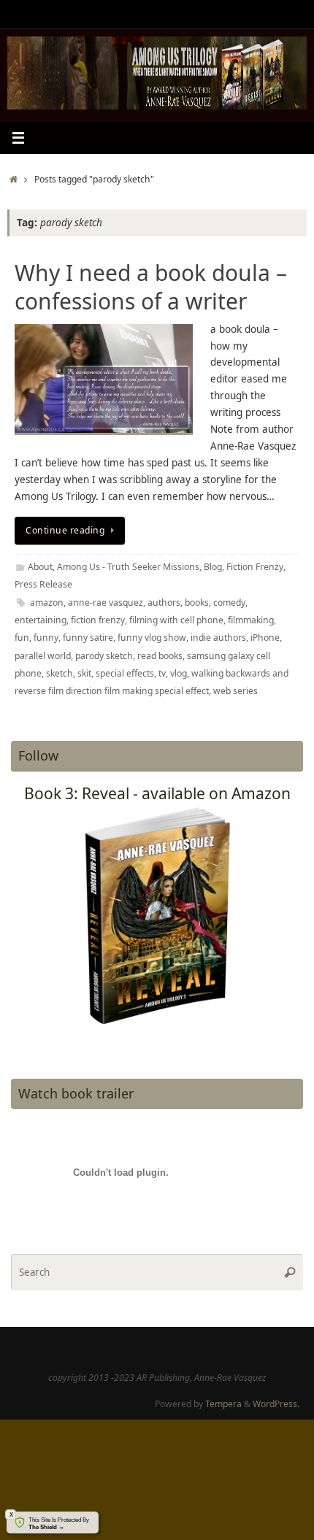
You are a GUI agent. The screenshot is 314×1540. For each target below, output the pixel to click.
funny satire (88, 637)
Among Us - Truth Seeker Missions (128, 567)
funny (46, 637)
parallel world (43, 656)
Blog (213, 567)
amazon (47, 602)
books (197, 602)
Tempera (223, 1404)
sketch (59, 673)
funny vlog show (152, 637)
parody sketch (104, 656)
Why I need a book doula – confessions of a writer (151, 287)
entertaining (40, 620)
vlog (178, 673)
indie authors (218, 637)
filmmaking (251, 620)
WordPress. (276, 1404)
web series (235, 691)
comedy (229, 602)
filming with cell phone (176, 620)
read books (160, 656)
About (40, 567)
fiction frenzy (98, 620)
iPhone (265, 637)
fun (22, 637)
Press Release (43, 584)
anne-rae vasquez (105, 602)
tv (162, 673)
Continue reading (65, 530)
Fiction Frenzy (254, 567)
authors (164, 602)
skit (84, 673)
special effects (125, 673)
